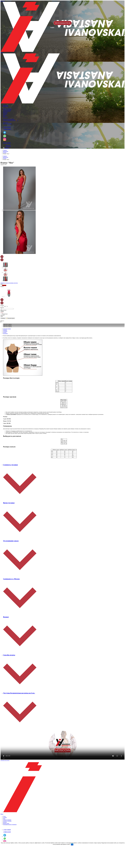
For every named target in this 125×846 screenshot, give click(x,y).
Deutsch (66, 27)
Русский (38, 27)
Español (80, 27)
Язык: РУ (3, 1)
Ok (72, 844)
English (52, 27)
